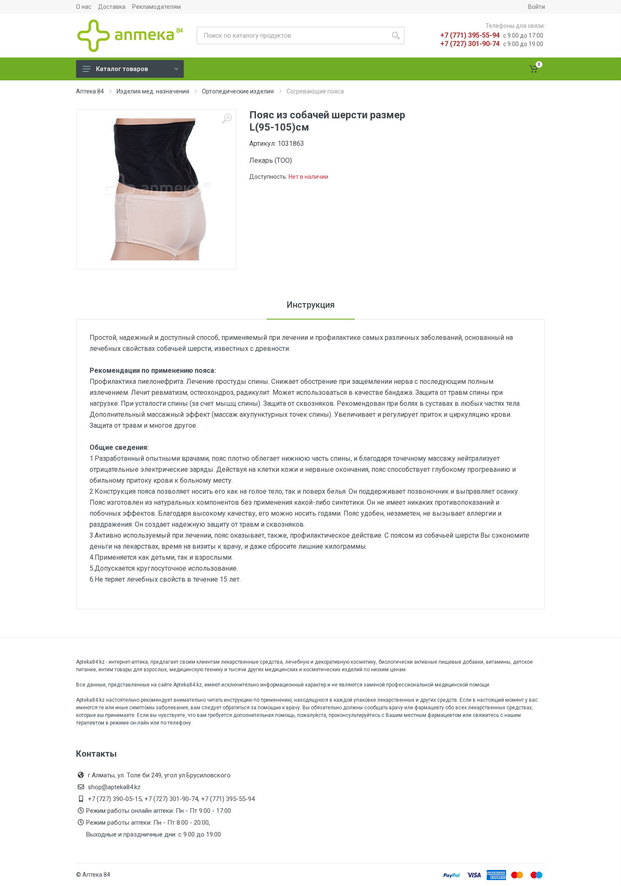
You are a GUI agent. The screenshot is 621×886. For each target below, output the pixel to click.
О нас (83, 7)
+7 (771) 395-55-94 (470, 35)
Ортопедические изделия (238, 91)
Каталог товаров (122, 69)
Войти (536, 7)
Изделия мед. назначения (153, 91)
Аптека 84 (90, 91)
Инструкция (311, 305)
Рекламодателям (156, 7)
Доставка (111, 7)
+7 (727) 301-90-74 (470, 44)
